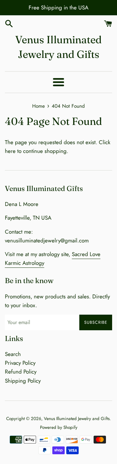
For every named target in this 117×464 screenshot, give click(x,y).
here (10, 151)
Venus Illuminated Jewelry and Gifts (58, 47)
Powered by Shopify (58, 427)
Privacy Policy (20, 363)
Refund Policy (20, 371)
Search (13, 354)
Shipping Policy (23, 381)
